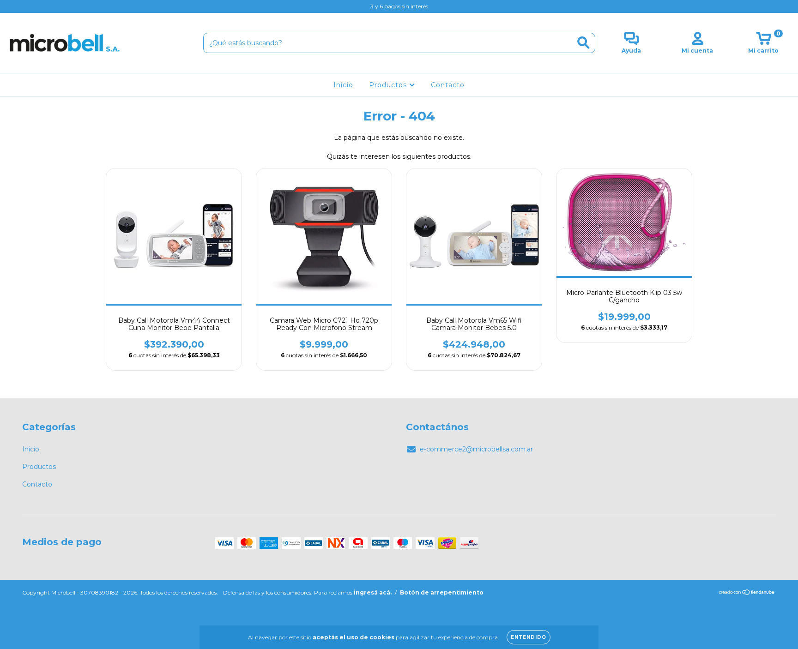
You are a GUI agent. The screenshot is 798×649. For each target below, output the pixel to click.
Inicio (343, 85)
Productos (389, 85)
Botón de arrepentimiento (442, 592)
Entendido (528, 637)
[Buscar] (583, 43)
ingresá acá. (373, 592)
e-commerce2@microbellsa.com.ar (476, 449)
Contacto (448, 85)
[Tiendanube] (747, 593)
